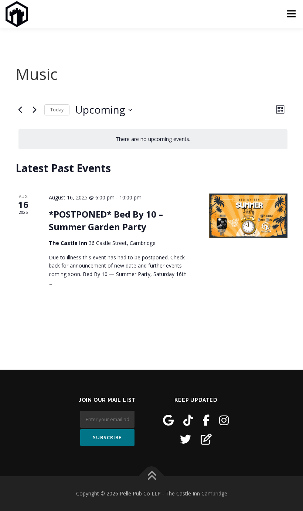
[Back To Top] (152, 476)
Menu (291, 13)
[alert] (152, 139)
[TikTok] (188, 420)
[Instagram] (224, 420)
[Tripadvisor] (206, 439)
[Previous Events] (20, 109)
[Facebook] (206, 420)
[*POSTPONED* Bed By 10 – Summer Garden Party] (248, 216)
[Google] (168, 420)
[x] (185, 439)
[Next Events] (34, 109)
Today (57, 110)
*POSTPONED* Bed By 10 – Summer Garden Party (106, 220)
